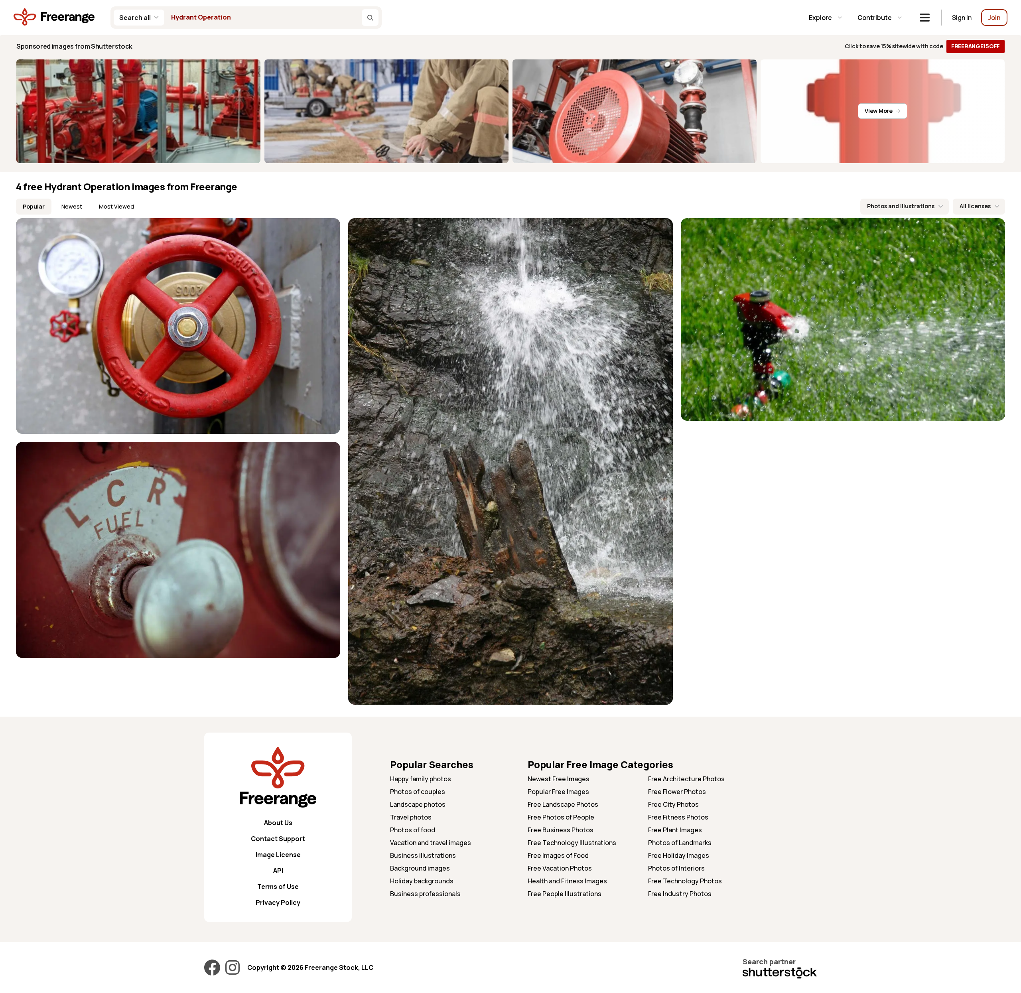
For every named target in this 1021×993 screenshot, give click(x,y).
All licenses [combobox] (975, 206)
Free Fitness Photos (678, 817)
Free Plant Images (675, 830)
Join (994, 17)
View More (878, 110)
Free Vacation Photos (560, 868)
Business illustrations (423, 855)
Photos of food (412, 830)
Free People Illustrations (564, 893)
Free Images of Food (558, 855)
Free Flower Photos (677, 791)
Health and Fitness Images (567, 881)
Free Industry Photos (680, 893)
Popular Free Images (558, 791)
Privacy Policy (278, 902)
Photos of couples (417, 791)
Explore (820, 17)
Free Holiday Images (678, 855)
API (278, 870)
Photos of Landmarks (680, 842)
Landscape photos (417, 804)
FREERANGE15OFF (975, 46)
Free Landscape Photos (563, 804)
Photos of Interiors (676, 868)
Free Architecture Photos (686, 778)
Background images (420, 868)
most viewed (116, 206)
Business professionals (425, 893)
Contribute (874, 17)
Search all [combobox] (135, 17)
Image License (278, 854)
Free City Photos (673, 804)
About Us (278, 822)
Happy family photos (420, 778)
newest (71, 206)
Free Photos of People (561, 817)
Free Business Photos (560, 830)
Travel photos (411, 817)
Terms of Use (278, 886)
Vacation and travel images (430, 842)
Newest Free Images (558, 778)
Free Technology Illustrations (572, 842)
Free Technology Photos (685, 881)
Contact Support (278, 838)
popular (34, 206)
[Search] (370, 17)
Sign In (962, 17)
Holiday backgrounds (421, 881)
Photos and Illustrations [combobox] (900, 206)
